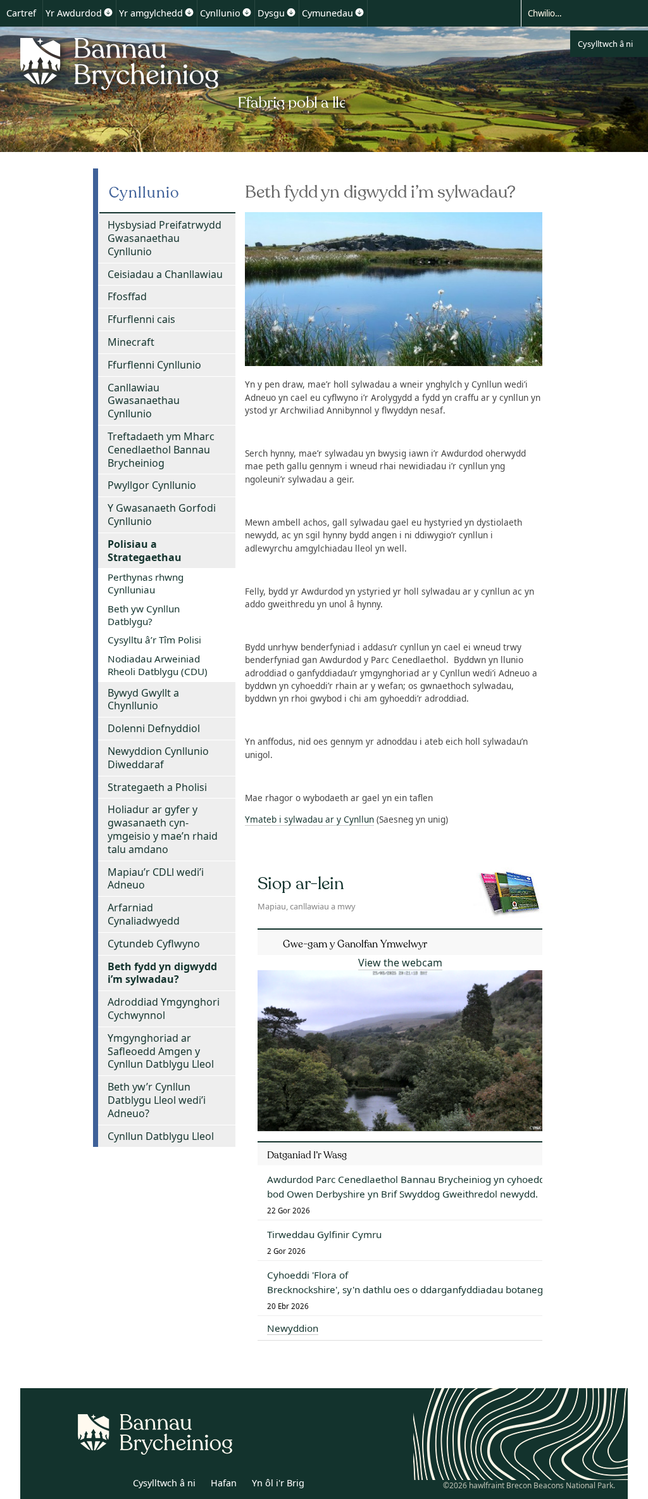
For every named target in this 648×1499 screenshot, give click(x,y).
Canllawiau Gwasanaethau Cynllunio (144, 401)
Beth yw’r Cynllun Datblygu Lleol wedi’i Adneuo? (157, 1100)
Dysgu (271, 13)
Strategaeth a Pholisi (157, 787)
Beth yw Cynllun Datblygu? (144, 615)
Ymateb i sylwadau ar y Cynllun (309, 819)
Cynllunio (220, 13)
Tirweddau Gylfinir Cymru (324, 1234)
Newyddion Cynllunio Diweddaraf (158, 757)
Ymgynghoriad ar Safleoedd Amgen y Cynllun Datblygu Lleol (161, 1051)
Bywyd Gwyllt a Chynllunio (143, 699)
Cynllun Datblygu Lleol (161, 1136)
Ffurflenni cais (141, 319)
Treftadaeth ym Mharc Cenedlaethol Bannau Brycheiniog (161, 449)
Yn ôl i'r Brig (278, 1483)
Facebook (113, 1485)
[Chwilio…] (573, 13)
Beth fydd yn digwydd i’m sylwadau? (162, 973)
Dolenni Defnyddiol (154, 728)
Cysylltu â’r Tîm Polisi (154, 639)
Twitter (85, 1485)
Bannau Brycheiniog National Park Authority (179, 72)
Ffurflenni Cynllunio (154, 365)
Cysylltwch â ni (605, 43)
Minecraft (131, 342)
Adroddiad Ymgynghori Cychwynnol (164, 1008)
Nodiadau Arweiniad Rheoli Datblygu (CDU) (158, 665)
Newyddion (292, 1328)
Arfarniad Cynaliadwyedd (144, 914)
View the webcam (400, 963)
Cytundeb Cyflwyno (154, 944)
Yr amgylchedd (151, 13)
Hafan (224, 1483)
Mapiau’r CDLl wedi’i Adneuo (156, 878)
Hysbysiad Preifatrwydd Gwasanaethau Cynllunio (164, 238)
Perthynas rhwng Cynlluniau (146, 583)
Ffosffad (127, 296)
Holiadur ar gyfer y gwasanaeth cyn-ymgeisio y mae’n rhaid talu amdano (163, 829)
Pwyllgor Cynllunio (152, 485)
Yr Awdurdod (74, 13)
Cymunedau (327, 13)
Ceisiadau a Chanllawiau (165, 274)
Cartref (21, 13)
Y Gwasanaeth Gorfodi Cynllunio (162, 514)
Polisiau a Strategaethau (145, 550)
